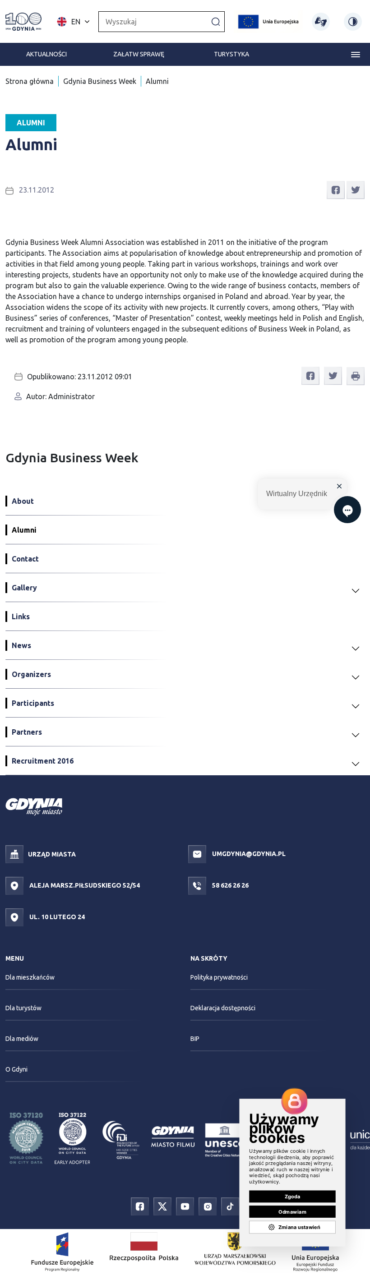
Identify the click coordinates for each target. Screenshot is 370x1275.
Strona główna (29, 81)
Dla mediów (21, 1038)
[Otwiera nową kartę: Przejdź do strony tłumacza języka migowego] (321, 22)
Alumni (157, 81)
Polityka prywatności (219, 977)
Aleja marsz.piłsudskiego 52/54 (84, 885)
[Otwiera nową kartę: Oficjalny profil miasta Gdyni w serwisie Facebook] (140, 1206)
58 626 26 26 (230, 885)
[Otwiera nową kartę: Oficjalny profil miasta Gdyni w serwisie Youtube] (185, 1206)
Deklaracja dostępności (222, 1008)
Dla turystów (23, 1008)
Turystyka (231, 54)
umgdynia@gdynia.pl (248, 853)
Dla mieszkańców (30, 977)
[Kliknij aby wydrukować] (356, 376)
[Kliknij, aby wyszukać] (215, 21)
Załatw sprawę (138, 54)
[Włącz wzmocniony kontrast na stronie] (353, 21)
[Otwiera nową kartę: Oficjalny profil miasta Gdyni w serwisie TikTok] (230, 1206)
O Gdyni (16, 1069)
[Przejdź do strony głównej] (23, 22)
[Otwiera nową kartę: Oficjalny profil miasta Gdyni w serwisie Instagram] (208, 1206)
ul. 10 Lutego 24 (56, 917)
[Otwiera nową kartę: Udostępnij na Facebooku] (336, 189)
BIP (194, 1038)
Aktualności (46, 54)
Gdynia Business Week (99, 81)
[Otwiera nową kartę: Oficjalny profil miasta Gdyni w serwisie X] (162, 1206)
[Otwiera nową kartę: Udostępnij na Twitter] (356, 189)
